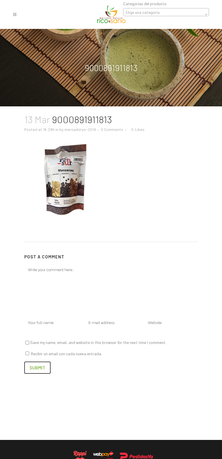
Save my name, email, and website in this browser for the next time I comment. (98, 342)
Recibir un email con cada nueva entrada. (66, 353)
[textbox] (166, 12)
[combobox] (166, 12)
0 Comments (112, 129)
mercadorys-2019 (80, 129)
